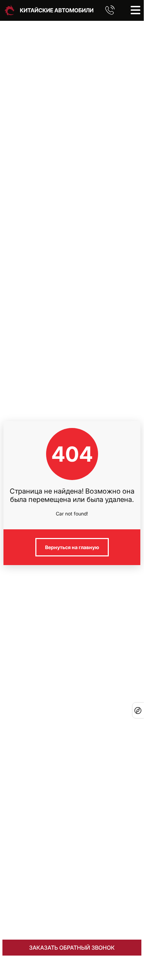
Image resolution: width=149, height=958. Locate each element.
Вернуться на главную (72, 547)
